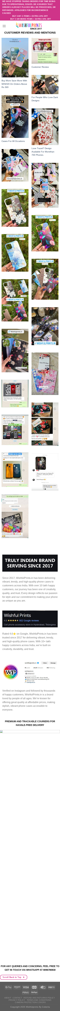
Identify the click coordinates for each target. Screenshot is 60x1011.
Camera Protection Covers (30, 1002)
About (7, 998)
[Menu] (4, 26)
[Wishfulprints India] (30, 26)
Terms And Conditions (39, 1000)
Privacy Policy (17, 1000)
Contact (17, 998)
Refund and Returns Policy (39, 998)
